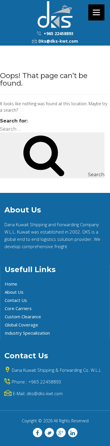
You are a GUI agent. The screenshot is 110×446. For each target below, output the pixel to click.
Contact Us (16, 300)
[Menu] (96, 12)
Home (11, 284)
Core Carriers (18, 308)
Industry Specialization (27, 333)
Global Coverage (21, 325)
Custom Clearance (23, 316)
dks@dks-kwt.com (45, 393)
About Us (14, 292)
